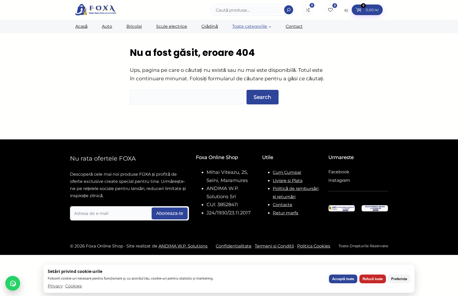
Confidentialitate (234, 246)
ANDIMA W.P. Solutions (183, 246)
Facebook (338, 171)
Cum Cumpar (287, 172)
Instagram (339, 180)
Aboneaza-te (169, 213)
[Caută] (288, 9)
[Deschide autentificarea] (346, 10)
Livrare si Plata (287, 180)
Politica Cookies (313, 246)
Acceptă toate (343, 279)
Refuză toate (373, 279)
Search (262, 97)
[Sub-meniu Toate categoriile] (269, 26)
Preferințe (399, 279)
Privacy (55, 286)
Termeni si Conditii (274, 246)
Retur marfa (285, 212)
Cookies (73, 286)
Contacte (282, 204)
